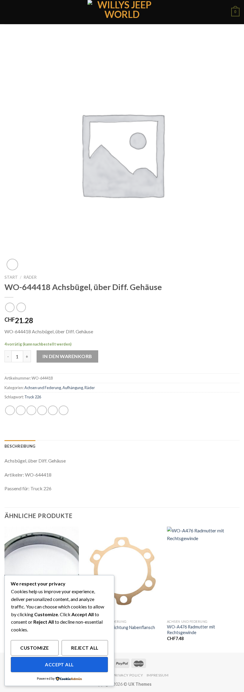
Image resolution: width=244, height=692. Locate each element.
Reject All (84, 648)
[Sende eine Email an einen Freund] (42, 410)
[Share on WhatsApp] (10, 410)
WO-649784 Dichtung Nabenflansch (120, 627)
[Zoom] (12, 264)
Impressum (158, 675)
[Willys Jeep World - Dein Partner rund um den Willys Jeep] (122, 12)
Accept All (59, 664)
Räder (30, 277)
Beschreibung (19, 446)
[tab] (19, 446)
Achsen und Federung (42, 387)
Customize (34, 648)
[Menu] (8, 12)
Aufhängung (72, 387)
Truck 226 (32, 396)
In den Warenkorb (67, 356)
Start (11, 277)
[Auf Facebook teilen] (21, 410)
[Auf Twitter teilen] (31, 410)
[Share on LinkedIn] (63, 410)
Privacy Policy (128, 675)
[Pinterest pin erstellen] (53, 410)
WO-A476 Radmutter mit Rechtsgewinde (191, 629)
